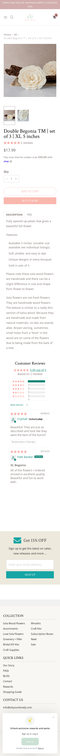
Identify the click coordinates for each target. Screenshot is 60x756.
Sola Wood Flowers (14, 623)
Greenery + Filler (12, 639)
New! (34, 639)
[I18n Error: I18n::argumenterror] (9, 115)
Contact (7, 681)
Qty (6, 171)
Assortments (10, 628)
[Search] (12, 17)
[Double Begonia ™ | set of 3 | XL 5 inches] (30, 70)
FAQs (6, 670)
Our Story (8, 665)
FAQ (29, 214)
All (15, 34)
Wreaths (36, 623)
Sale (33, 644)
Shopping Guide (12, 692)
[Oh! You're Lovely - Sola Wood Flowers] (30, 17)
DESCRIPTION (14, 214)
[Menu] (5, 17)
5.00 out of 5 (38, 370)
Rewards (8, 686)
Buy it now (30, 201)
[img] (18, 414)
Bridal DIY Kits (11, 644)
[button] (12, 143)
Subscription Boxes (42, 634)
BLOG (6, 676)
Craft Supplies (11, 650)
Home (7, 34)
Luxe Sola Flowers (13, 634)
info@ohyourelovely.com (17, 707)
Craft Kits (36, 628)
